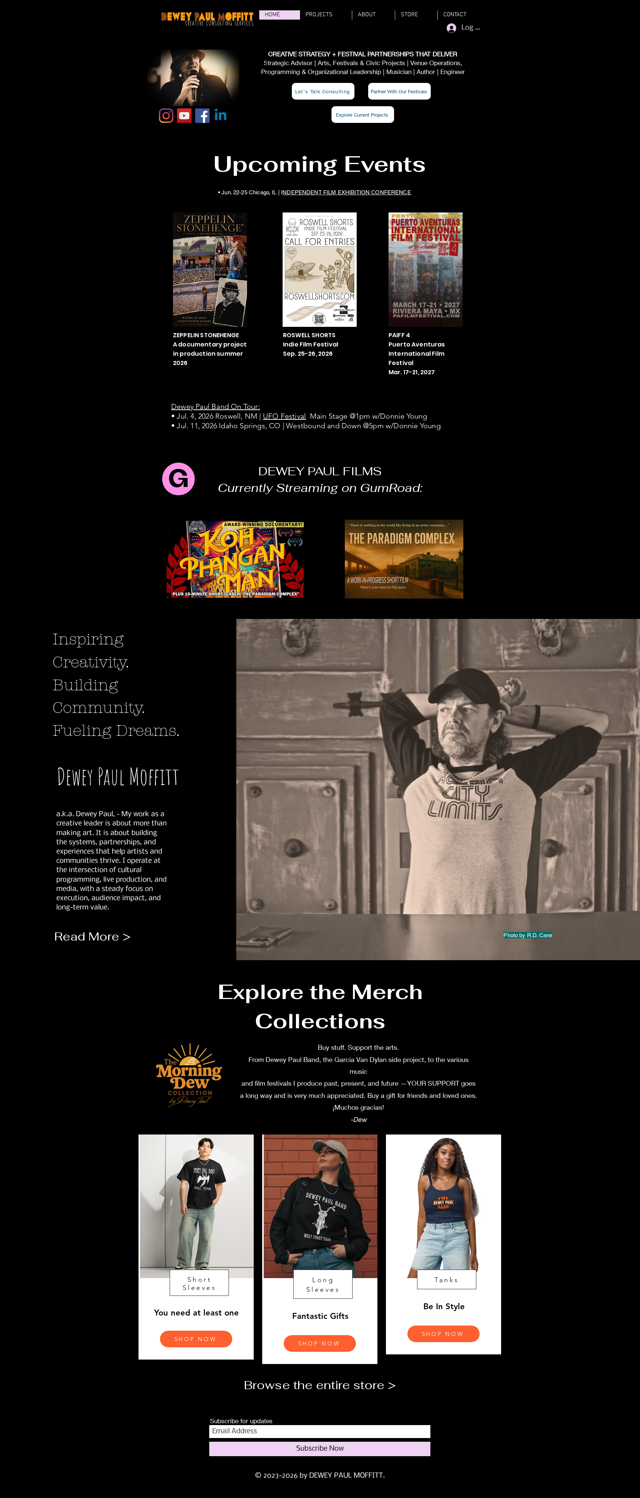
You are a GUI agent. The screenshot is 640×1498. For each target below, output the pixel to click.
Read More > (92, 936)
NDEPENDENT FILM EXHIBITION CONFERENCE (347, 192)
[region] (196, 1247)
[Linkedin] (220, 115)
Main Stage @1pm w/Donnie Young (366, 416)
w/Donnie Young (413, 425)
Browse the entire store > (320, 1385)
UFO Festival (284, 416)
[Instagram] (166, 115)
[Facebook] (202, 115)
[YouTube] (184, 115)
